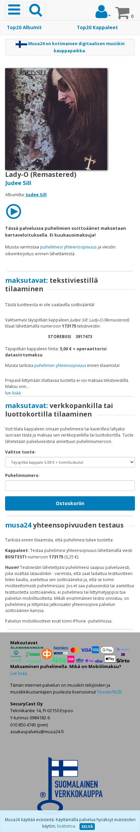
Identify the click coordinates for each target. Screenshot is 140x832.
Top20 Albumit (24, 27)
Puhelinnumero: (22, 475)
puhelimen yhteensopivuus (60, 365)
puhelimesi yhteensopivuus (68, 247)
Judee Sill (18, 183)
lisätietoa (66, 826)
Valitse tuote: (20, 452)
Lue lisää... (20, 673)
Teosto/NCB (109, 692)
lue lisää (13, 393)
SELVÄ (87, 826)
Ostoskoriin (70, 503)
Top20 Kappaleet (97, 27)
